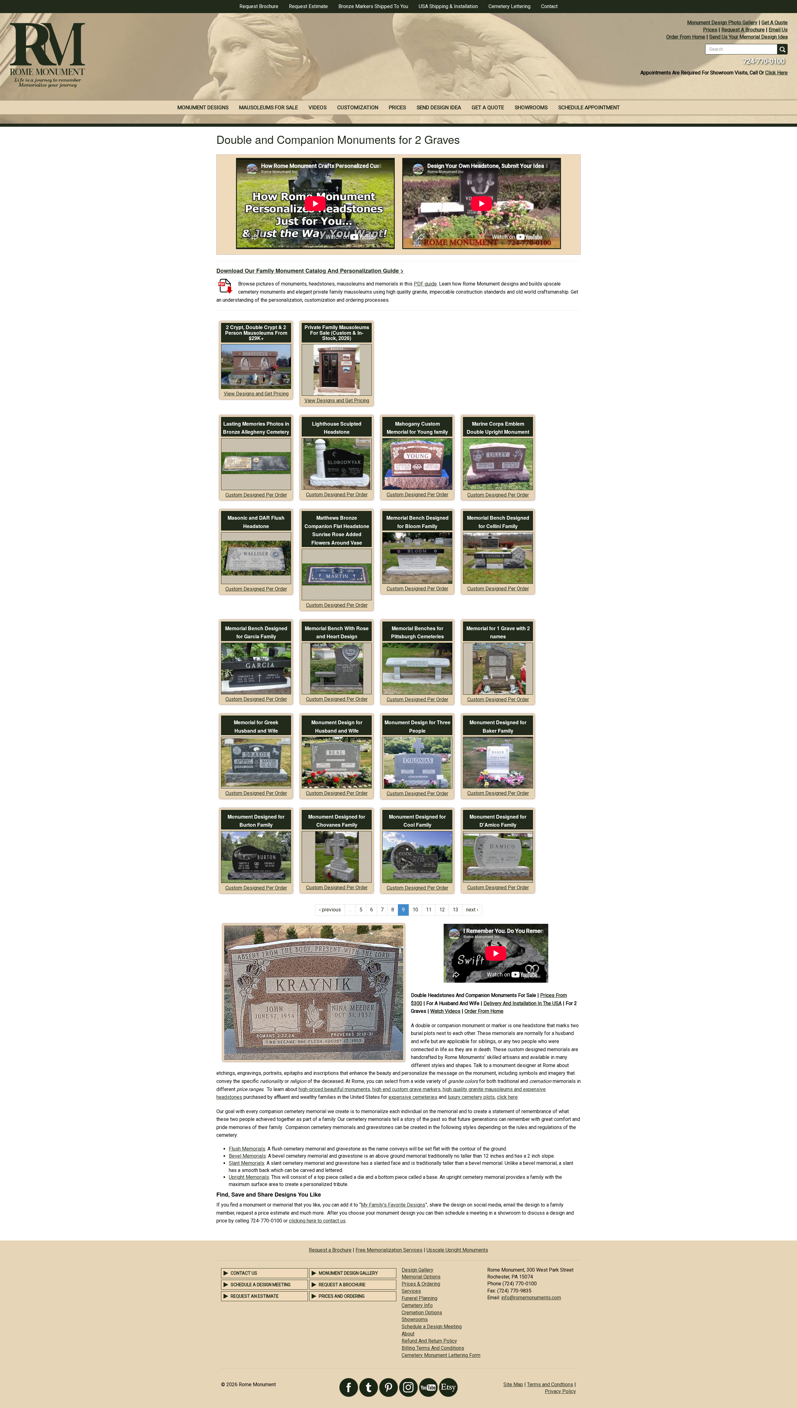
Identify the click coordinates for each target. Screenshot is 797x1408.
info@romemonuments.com (531, 1298)
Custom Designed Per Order (256, 495)
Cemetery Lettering (509, 6)
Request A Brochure (743, 30)
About (408, 1334)
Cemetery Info (417, 1305)
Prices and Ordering (342, 1296)
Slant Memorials (246, 1163)
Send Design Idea (439, 107)
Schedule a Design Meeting (260, 1284)
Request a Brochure (330, 1250)
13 (455, 910)
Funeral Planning (419, 1298)
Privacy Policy (560, 1391)
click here (507, 1097)
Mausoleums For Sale (268, 107)
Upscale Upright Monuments (457, 1250)
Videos (318, 107)
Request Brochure (258, 6)
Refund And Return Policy (429, 1341)
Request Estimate (308, 6)
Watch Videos (445, 1011)
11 (429, 910)
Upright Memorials (249, 1177)
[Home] (199, 56)
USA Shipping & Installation (448, 6)
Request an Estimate (255, 1296)
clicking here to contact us (317, 1221)
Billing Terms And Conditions (433, 1348)
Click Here (776, 73)
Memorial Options (421, 1277)
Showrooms (531, 107)
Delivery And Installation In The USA (522, 1003)
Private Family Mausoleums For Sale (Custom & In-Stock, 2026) (336, 333)
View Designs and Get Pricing (256, 394)
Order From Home (685, 37)
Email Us (778, 30)
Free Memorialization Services (389, 1250)
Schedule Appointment (589, 107)
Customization (357, 107)
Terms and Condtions (550, 1384)
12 (442, 910)
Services (411, 1291)
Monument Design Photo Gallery (722, 23)
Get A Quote (775, 23)
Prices (710, 30)
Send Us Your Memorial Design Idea (748, 37)
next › (472, 910)
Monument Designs (203, 107)
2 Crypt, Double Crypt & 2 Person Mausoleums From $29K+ (256, 333)
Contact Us (244, 1273)
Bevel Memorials (247, 1156)
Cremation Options (422, 1313)
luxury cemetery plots (471, 1097)
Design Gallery (417, 1270)
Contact (549, 6)
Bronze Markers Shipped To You (373, 6)
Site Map (513, 1384)
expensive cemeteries (413, 1097)
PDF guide (425, 284)
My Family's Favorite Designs (393, 1205)
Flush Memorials (247, 1149)
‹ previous (330, 910)
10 (415, 910)
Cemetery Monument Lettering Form (441, 1355)
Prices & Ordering (421, 1284)
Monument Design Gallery (348, 1273)
